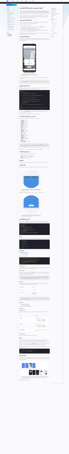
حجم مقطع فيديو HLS (54, 33)
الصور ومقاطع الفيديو (53, 19)
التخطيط (52, 16)
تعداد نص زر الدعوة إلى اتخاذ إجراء (54, 13)
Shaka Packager (22, 329)
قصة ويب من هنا (21, 379)
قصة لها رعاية (52, 36)
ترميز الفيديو (53, 29)
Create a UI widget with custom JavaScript (10, 26)
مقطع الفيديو (52, 22)
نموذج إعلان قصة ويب (53, 10)
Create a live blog (9, 28)
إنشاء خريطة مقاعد (9, 29)
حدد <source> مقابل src (54, 23)
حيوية (51, 35)
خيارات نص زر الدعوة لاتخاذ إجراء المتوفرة (38, 111)
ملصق (40, 222)
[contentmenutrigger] (56, 8)
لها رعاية (24, 155)
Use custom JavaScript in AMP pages (11, 19)
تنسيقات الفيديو (53, 26)
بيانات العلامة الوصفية (53, 12)
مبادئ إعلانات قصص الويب (54, 9)
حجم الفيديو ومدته (54, 25)
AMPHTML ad (42, 26)
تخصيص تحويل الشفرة (54, 32)
